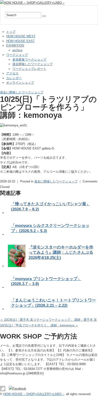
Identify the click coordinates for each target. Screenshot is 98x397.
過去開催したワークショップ (32, 64)
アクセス (12, 73)
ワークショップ (17, 55)
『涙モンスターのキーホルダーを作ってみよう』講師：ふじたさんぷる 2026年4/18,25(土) (61, 252)
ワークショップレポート (29, 69)
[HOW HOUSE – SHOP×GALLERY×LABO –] (32, 3)
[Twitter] (4, 388)
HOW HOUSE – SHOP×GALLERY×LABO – (33, 394)
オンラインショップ (20, 82)
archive (17, 50)
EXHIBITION (15, 45)
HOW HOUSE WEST (20, 36)
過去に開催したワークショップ (21, 92)
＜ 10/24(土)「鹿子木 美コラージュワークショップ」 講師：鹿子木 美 (48, 319)
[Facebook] (19, 388)
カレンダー (14, 78)
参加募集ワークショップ (29, 59)
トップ (10, 31)
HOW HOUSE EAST (20, 41)
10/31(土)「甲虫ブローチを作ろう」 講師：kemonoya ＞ (39, 325)
